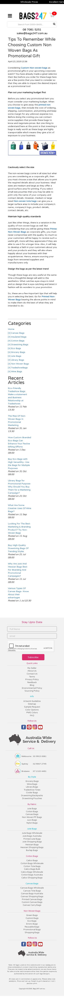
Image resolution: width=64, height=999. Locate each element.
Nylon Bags (32, 823)
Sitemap (32, 704)
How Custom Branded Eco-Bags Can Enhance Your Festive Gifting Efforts (19, 442)
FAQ (32, 715)
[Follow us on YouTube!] (40, 728)
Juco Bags (32, 820)
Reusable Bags (32, 927)
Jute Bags (15, 356)
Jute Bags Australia (32, 836)
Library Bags (17, 360)
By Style (32, 777)
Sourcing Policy (32, 691)
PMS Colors (32, 712)
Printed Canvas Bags (32, 899)
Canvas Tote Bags (32, 891)
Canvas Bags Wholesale (32, 888)
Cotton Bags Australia (32, 875)
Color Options (32, 710)
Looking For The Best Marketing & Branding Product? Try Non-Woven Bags (19, 528)
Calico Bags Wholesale (32, 872)
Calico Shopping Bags (32, 877)
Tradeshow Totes (32, 790)
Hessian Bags (32, 844)
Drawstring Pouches (32, 798)
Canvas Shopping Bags (32, 896)
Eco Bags (15, 348)
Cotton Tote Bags (32, 866)
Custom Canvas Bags (32, 902)
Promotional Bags (32, 929)
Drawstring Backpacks (32, 795)
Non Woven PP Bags (32, 817)
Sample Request (32, 707)
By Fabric (32, 804)
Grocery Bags (17, 352)
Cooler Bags (32, 792)
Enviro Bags (32, 924)
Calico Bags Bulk (32, 869)
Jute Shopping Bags (32, 841)
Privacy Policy (32, 679)
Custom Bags (32, 918)
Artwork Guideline (32, 701)
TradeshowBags (19, 367)
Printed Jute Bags (32, 839)
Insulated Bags (18, 337)
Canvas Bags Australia (32, 893)
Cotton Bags (17, 340)
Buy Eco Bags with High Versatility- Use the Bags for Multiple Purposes (19, 464)
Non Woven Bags (19, 363)
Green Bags (32, 915)
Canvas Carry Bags (32, 905)
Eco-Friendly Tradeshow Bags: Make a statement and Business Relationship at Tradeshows (17, 396)
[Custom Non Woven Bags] (33, 155)
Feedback (32, 682)
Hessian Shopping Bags (32, 847)
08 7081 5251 (32, 29)
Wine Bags (16, 371)
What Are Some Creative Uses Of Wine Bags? (19, 508)
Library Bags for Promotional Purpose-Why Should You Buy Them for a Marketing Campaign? (19, 486)
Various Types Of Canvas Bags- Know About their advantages (18, 593)
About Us (32, 671)
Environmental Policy (32, 688)
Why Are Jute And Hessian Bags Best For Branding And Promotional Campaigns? (17, 569)
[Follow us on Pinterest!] (29, 728)
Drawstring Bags (19, 344)
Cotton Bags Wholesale (32, 863)
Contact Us (32, 674)
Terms (32, 676)
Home (11, 329)
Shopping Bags (32, 932)
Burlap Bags (32, 850)
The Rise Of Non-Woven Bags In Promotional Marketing (17, 420)
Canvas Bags (17, 333)
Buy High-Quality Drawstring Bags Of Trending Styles (18, 548)
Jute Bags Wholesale (32, 833)
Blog (32, 685)
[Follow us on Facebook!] (23, 728)
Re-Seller (32, 668)
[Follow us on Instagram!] (34, 728)
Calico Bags (32, 860)
